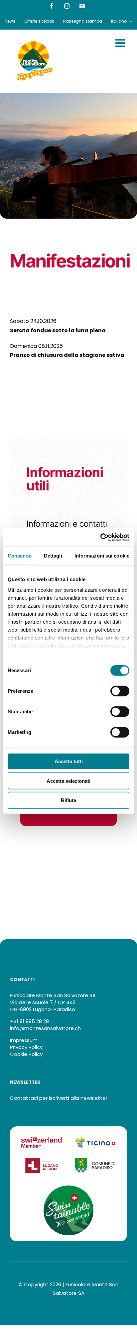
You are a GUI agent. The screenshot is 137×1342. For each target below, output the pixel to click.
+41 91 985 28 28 (29, 1021)
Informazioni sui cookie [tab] (101, 556)
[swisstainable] (68, 1188)
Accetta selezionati (68, 780)
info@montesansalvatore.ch (45, 1028)
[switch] (119, 691)
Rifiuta (68, 800)
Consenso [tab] (20, 556)
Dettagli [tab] (53, 556)
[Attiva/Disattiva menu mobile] (121, 43)
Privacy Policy (26, 1047)
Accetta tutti (69, 761)
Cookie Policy (26, 1054)
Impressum (24, 1040)
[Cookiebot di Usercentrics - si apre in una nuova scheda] (100, 537)
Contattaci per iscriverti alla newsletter (58, 1097)
